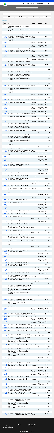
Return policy (19, 425)
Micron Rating (45, 16)
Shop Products (32, 3)
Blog (44, 3)
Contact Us (48, 3)
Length (33, 16)
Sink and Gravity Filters (31, 425)
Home (23, 3)
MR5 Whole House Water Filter (32, 424)
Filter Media (8, 16)
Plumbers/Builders (40, 3)
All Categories (5, 14)
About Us (27, 3)
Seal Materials (21, 16)
